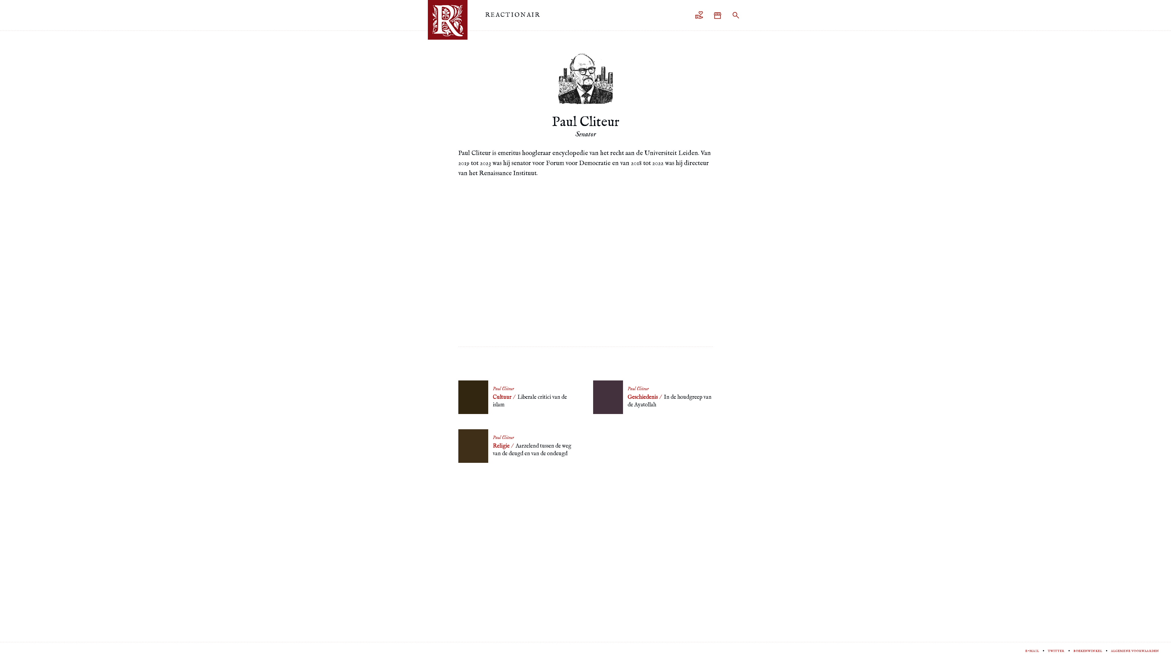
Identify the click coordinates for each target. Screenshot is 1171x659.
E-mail (1032, 651)
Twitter (1056, 651)
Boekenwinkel (1087, 651)
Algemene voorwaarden (1135, 651)
